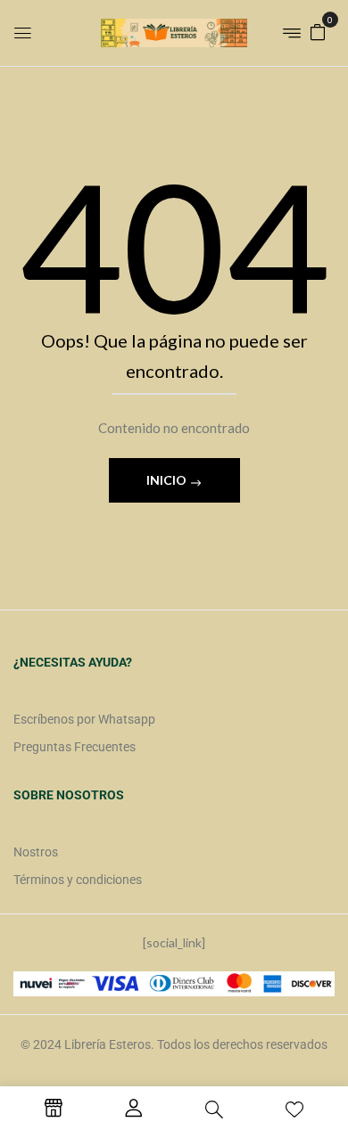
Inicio (167, 479)
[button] (318, 30)
